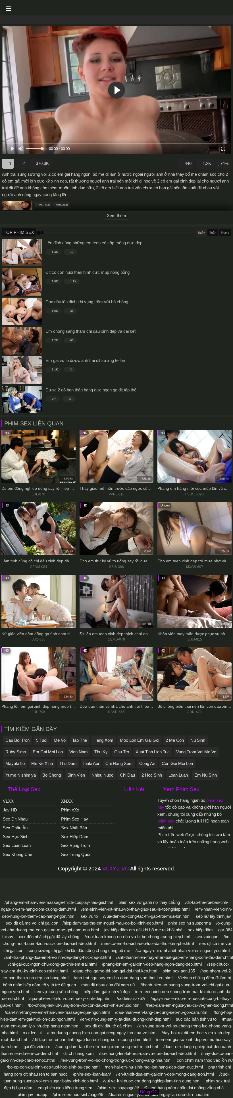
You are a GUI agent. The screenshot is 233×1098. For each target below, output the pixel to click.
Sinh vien (76, 775)
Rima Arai (61, 205)
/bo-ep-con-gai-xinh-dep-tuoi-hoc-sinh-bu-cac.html (53, 1067)
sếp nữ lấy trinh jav (213, 916)
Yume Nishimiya (20, 775)
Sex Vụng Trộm (75, 845)
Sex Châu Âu (15, 827)
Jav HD (10, 809)
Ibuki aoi (91, 763)
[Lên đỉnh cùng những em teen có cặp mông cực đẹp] (22, 252)
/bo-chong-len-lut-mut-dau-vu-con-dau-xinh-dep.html (147, 1053)
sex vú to (89, 916)
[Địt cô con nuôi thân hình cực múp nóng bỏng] (22, 282)
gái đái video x (37, 1046)
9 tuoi (41, 740)
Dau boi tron (17, 740)
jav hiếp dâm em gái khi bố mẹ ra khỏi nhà (143, 929)
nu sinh (197, 740)
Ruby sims (15, 751)
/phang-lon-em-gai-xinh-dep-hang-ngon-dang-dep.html (152, 964)
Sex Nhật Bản (74, 827)
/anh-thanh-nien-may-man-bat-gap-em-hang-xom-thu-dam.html (174, 957)
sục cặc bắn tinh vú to (196, 1019)
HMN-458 (43, 205)
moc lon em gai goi (139, 740)
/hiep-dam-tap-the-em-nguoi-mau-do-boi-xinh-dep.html (113, 923)
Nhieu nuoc (102, 775)
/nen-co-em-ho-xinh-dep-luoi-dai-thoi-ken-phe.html (147, 943)
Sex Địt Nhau (15, 819)
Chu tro (121, 751)
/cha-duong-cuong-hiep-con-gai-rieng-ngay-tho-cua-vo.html (101, 1032)
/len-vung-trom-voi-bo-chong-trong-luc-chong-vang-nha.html (116, 1060)
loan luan (178, 775)
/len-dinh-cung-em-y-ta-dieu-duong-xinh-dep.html (125, 1019)
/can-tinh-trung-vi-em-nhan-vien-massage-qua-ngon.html (57, 1012)
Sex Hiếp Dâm (74, 836)
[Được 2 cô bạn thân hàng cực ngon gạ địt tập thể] (22, 399)
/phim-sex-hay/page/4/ (118, 1087)
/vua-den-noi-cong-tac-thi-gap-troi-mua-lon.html (146, 916)
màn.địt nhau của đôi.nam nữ (108, 984)
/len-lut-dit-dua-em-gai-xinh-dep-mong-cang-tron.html (165, 1074)
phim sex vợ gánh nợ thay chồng (149, 902)
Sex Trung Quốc (76, 854)
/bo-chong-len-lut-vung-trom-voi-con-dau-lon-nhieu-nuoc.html (84, 1005)
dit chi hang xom (78, 1053)
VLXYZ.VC (115, 869)
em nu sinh (205, 775)
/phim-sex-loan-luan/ (92, 1074)
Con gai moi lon (177, 763)
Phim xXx (70, 809)
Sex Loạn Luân (17, 845)
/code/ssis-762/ (131, 998)
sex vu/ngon (206, 936)
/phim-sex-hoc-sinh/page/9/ (78, 1094)
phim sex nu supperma (189, 923)
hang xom (103, 740)
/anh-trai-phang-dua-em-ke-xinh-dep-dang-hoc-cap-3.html (57, 957)
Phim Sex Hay (74, 819)
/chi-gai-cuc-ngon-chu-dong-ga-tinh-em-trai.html (52, 964)
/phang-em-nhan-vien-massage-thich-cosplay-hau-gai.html (59, 902)
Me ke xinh (42, 763)
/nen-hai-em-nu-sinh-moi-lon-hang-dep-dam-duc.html (154, 1067)
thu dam (68, 763)
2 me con (175, 740)
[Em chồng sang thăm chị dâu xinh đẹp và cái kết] (22, 341)
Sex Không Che (17, 854)
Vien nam (78, 751)
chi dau (127, 775)
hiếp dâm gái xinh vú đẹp (107, 991)
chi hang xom (119, 763)
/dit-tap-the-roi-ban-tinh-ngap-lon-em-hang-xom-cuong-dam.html (91, 1039)
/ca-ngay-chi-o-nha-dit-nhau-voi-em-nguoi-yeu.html (183, 950)
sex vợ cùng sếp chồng (56, 991)
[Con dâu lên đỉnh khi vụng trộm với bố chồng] (22, 311)
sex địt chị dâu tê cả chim (108, 1025)
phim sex (165, 821)
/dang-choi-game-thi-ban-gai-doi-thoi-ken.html (115, 970)
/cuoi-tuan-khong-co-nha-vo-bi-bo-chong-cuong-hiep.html (137, 936)
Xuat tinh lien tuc (153, 751)
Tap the (79, 740)
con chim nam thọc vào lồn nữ (205, 1060)
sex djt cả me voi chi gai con (32, 923)
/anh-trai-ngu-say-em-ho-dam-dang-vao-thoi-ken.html (123, 977)
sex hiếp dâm (200, 929)
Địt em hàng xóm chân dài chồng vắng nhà (184, 1087)
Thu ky (101, 751)
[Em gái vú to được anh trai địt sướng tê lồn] (22, 370)
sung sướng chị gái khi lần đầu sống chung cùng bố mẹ (79, 950)
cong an (147, 763)
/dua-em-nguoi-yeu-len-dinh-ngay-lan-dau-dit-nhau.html (159, 1094)
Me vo (60, 740)
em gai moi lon (48, 751)
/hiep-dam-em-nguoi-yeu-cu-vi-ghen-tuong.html (189, 1005)
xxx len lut (32, 1032)
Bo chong (51, 775)
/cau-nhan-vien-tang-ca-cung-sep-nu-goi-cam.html (161, 1012)
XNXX (67, 801)
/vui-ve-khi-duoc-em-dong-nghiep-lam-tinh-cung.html (151, 1080)
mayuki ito (15, 763)
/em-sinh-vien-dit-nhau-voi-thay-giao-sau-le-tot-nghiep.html (135, 909)
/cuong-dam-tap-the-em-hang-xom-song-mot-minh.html (106, 1046)
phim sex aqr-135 (179, 970)
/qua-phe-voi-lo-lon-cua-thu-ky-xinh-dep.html (70, 998)
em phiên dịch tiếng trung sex (65, 1087)
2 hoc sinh (152, 775)
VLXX (8, 801)
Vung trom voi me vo (196, 751)
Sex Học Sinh (15, 836)
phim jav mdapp (32, 1094)
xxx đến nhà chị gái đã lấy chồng (49, 936)
